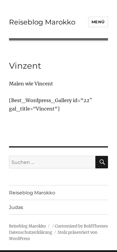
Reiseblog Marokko (42, 22)
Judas (16, 207)
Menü (98, 21)
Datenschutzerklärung (30, 232)
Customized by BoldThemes (81, 226)
